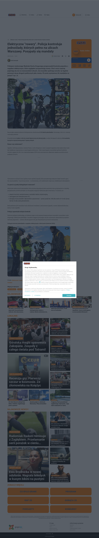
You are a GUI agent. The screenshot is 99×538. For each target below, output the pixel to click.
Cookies (33, 291)
